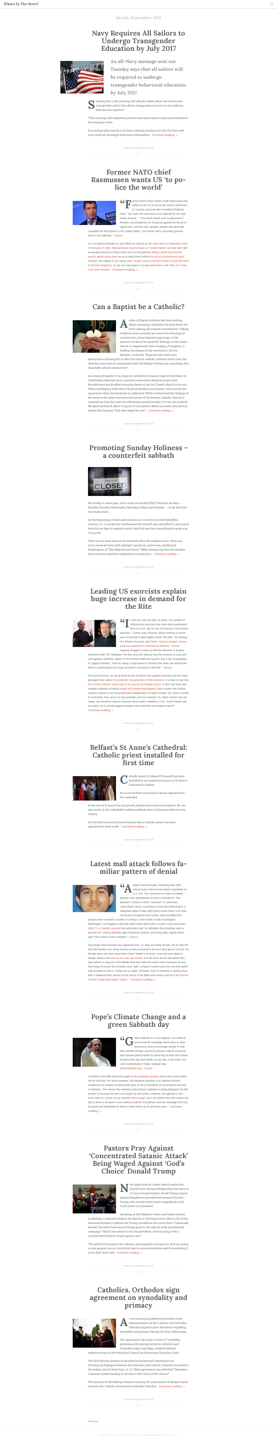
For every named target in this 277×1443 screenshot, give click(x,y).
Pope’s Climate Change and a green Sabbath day (138, 1020)
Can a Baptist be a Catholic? (138, 306)
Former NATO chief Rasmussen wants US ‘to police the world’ (138, 180)
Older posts (93, 1421)
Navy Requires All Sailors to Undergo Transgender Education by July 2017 (138, 41)
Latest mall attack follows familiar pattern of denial (138, 867)
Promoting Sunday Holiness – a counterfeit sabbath (138, 451)
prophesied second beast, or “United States (140, 248)
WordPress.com (170, 1435)
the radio (153, 243)
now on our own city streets (126, 958)
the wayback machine (146, 1076)
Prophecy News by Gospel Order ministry (119, 1435)
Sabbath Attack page (133, 1097)
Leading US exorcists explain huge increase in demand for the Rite (138, 599)
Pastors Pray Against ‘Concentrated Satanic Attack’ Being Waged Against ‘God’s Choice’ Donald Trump (138, 1159)
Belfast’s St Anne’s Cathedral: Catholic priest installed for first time (138, 755)
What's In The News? (21, 4)
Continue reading (165, 135)
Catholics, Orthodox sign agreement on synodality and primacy (138, 1297)
